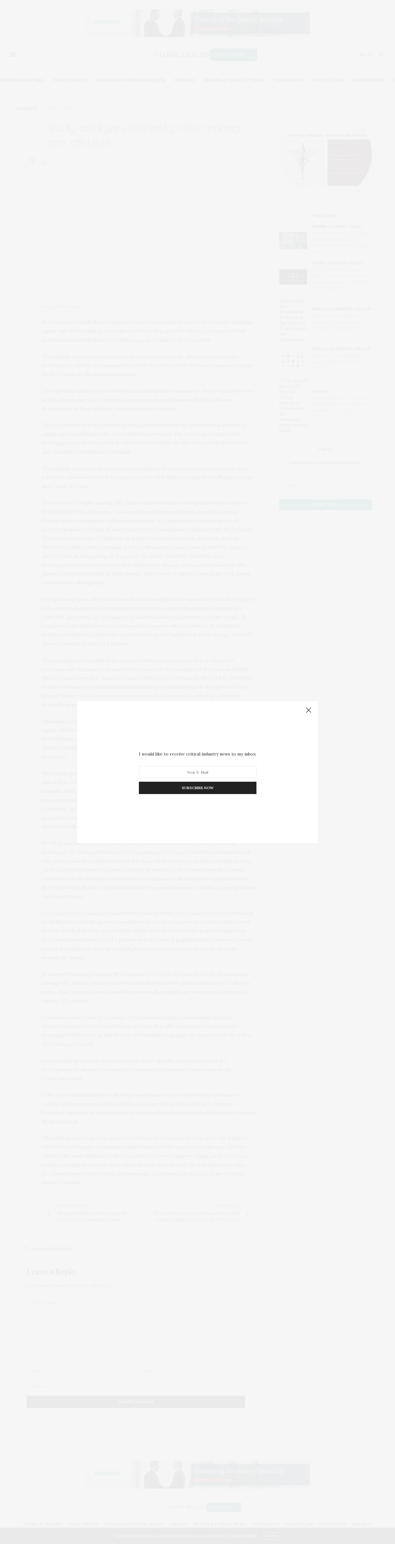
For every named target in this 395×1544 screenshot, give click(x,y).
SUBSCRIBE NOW (198, 787)
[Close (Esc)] (308, 710)
